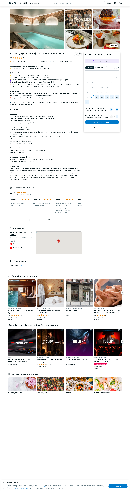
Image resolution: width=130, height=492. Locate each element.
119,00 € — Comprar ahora (102, 122)
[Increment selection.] (117, 109)
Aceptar (118, 486)
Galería (114, 45)
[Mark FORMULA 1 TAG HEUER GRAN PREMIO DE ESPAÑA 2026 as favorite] (33, 330)
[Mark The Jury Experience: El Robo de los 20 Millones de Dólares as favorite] (119, 330)
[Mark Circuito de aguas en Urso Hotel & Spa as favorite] (33, 281)
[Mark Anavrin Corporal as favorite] (91, 281)
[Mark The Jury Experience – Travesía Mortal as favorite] (91, 330)
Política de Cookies (49, 487)
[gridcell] (92, 97)
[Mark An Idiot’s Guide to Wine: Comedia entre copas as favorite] (62, 330)
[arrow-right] (118, 67)
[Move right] (122, 292)
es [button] (110, 3)
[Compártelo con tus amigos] (76, 54)
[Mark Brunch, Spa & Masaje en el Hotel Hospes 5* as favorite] (80, 54)
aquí (51, 61)
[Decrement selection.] (111, 109)
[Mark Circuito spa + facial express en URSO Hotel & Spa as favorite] (62, 281)
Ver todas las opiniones (46, 220)
